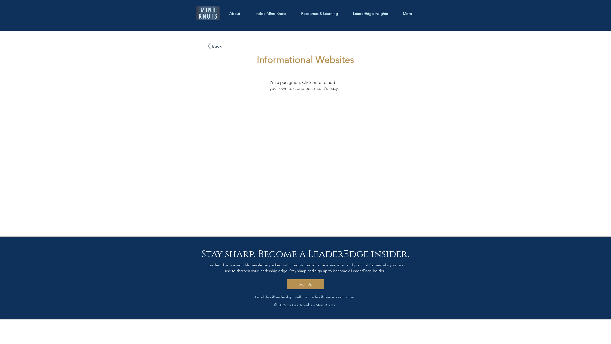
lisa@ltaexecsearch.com (335, 297)
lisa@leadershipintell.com (288, 297)
